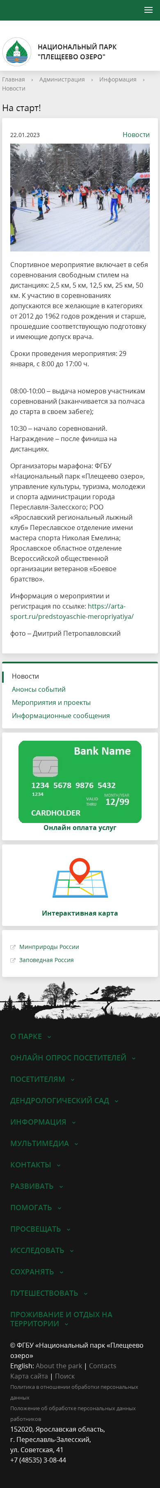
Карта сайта (29, 1376)
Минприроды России (49, 947)
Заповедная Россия (46, 960)
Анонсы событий (39, 689)
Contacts (103, 1365)
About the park (59, 1365)
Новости (13, 88)
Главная (13, 79)
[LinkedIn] (32, 1470)
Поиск (65, 1376)
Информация (118, 79)
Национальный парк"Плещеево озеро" (77, 51)
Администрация (62, 79)
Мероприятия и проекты (51, 702)
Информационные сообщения (61, 715)
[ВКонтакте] (16, 1470)
